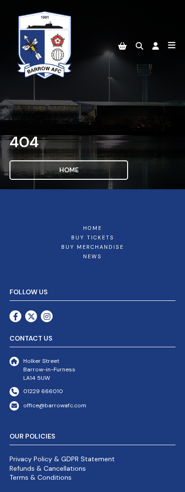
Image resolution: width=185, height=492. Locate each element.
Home (69, 170)
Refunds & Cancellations (47, 468)
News (92, 256)
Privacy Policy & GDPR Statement (62, 459)
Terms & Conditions (40, 477)
